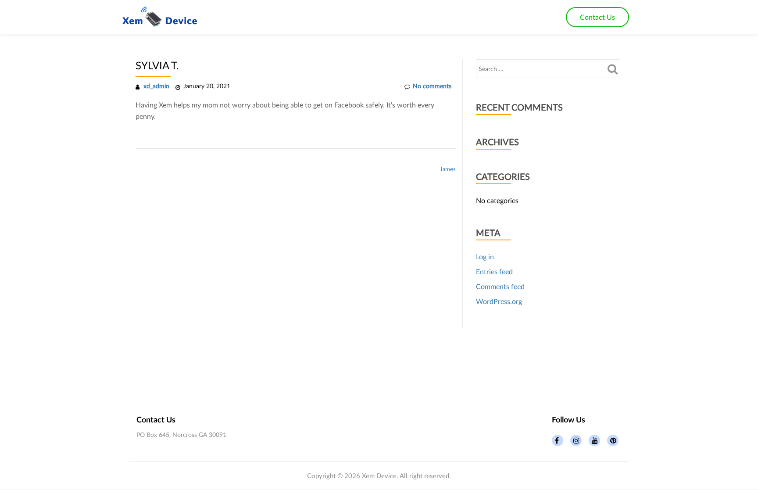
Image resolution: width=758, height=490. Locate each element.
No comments (432, 85)
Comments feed (500, 286)
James (448, 168)
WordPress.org (499, 301)
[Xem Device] (161, 17)
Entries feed (494, 271)
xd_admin (156, 85)
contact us (597, 17)
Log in (485, 256)
